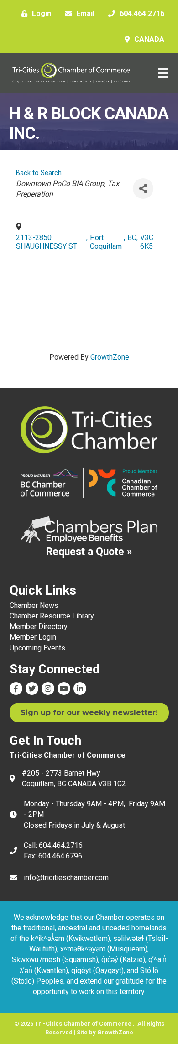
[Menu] (163, 72)
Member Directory (39, 626)
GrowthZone (109, 357)
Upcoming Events (37, 648)
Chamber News (34, 605)
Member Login (33, 637)
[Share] (143, 188)
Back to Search (39, 173)
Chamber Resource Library (52, 616)
